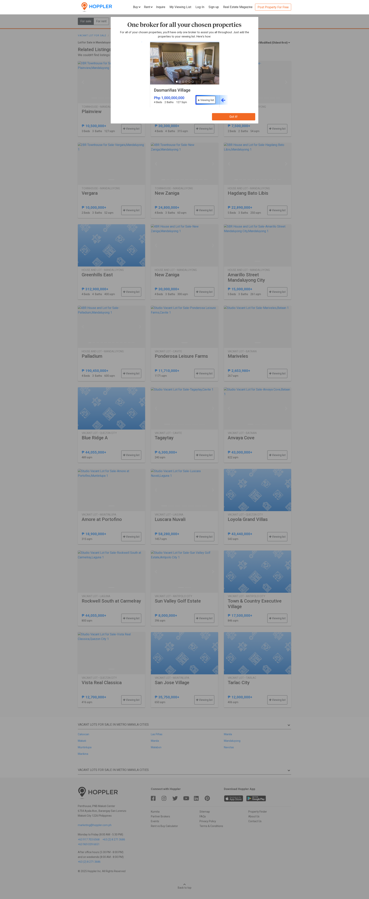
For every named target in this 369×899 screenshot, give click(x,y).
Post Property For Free (273, 7)
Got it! (233, 116)
